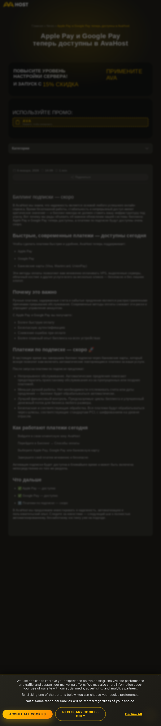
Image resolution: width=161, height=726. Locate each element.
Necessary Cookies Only (80, 714)
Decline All (133, 714)
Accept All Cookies (27, 714)
